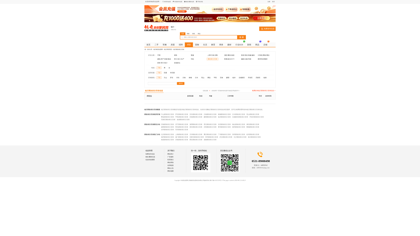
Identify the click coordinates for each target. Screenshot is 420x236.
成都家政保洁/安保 (210, 140)
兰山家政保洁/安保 (167, 114)
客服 (192, 55)
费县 (209, 77)
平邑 (215, 77)
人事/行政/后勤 (213, 55)
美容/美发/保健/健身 (248, 55)
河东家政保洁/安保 (196, 114)
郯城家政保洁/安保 (224, 114)
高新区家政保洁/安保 (168, 119)
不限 (158, 55)
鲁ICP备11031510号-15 (216, 180)
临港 (265, 77)
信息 (182, 34)
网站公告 (170, 168)
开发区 (250, 77)
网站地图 (170, 171)
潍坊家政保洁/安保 (252, 124)
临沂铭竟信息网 (158, 49)
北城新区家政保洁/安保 (240, 117)
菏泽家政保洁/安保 (181, 129)
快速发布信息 (178, 1)
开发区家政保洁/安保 (256, 117)
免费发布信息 (269, 29)
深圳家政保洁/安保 (238, 134)
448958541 (264, 165)
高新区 (258, 77)
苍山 (202, 77)
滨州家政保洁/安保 (167, 129)
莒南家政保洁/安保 (196, 117)
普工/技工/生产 (179, 59)
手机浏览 (200, 1)
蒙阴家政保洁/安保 (210, 117)
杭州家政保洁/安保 (252, 134)
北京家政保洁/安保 (167, 134)
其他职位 (177, 63)
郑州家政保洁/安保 (211, 137)
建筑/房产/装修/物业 (164, 59)
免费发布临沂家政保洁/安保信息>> (264, 90)
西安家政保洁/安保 (196, 140)
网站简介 (170, 154)
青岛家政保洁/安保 (181, 127)
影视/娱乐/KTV (229, 59)
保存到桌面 (167, 1)
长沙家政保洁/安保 (240, 137)
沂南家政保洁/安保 (210, 114)
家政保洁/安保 (212, 59)
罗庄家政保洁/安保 (181, 114)
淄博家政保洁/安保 (196, 124)
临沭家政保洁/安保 (224, 117)
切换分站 (173, 29)
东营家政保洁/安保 (224, 124)
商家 (188, 33)
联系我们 (170, 160)
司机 (192, 59)
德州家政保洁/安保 (238, 127)
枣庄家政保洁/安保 (210, 124)
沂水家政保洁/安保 (238, 114)
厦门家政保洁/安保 (181, 137)
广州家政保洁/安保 (224, 134)
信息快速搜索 (150, 160)
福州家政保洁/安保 (167, 137)
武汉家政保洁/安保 (226, 137)
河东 (177, 77)
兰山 (165, 77)
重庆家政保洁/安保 (210, 134)
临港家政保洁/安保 (183, 119)
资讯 (193, 33)
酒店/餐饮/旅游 (229, 55)
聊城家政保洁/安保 (252, 127)
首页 (148, 45)
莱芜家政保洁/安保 (224, 127)
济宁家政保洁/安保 (181, 124)
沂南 (184, 77)
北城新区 (242, 77)
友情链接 (170, 165)
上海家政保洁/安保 (181, 134)
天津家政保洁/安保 (196, 134)
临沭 (233, 77)
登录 (273, 1)
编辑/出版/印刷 (246, 59)
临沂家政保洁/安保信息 (154, 91)
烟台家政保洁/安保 (238, 124)
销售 (175, 55)
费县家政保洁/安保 (167, 117)
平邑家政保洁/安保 (181, 117)
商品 (199, 33)
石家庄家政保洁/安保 (197, 137)
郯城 (190, 77)
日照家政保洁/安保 (210, 127)
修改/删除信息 (190, 1)
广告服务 (170, 157)
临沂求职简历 (168, 49)
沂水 (196, 77)
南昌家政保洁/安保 (167, 140)
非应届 (172, 73)
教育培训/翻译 (262, 59)
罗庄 (171, 77)
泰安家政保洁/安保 (196, 127)
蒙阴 (227, 77)
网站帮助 (170, 162)
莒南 (221, 77)
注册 (269, 1)
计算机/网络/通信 (263, 55)
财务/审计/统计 (162, 63)
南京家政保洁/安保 (254, 137)
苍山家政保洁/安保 (252, 114)
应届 (165, 73)
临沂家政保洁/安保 (178, 49)
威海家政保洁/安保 (167, 127)
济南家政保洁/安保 (167, 124)
